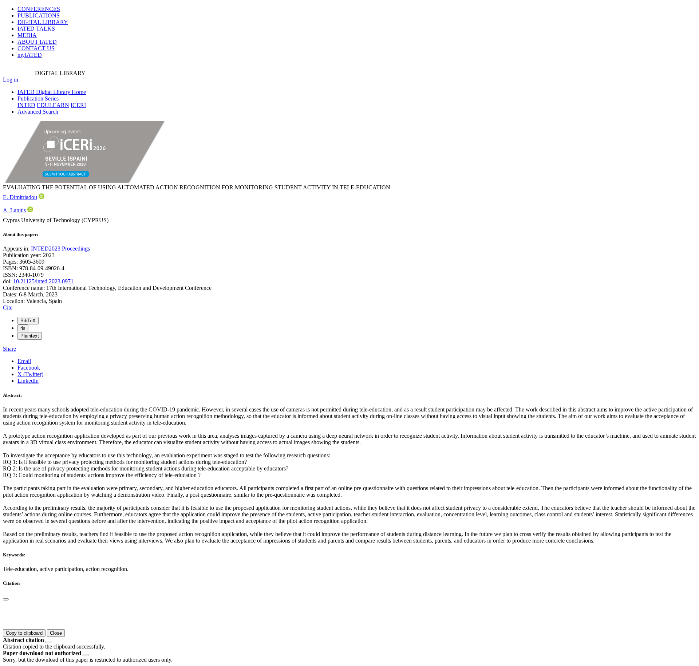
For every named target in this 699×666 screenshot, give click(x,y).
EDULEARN (53, 105)
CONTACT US (36, 48)
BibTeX (28, 320)
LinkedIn (28, 381)
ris (22, 328)
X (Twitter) (30, 374)
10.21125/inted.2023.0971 (43, 281)
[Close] (6, 599)
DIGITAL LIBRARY (42, 22)
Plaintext (29, 336)
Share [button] (9, 349)
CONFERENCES (38, 9)
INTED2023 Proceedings (60, 248)
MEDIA (27, 35)
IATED (36, 28)
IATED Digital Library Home (51, 92)
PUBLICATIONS (38, 15)
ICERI (78, 105)
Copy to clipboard (24, 633)
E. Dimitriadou (20, 197)
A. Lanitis (14, 210)
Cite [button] (7, 307)
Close (56, 633)
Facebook (28, 367)
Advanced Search (37, 112)
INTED (26, 105)
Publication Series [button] (38, 98)
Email (24, 361)
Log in (10, 79)
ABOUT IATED (37, 42)
